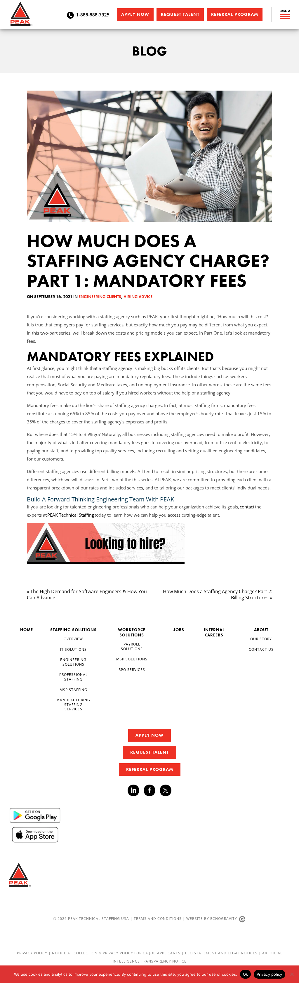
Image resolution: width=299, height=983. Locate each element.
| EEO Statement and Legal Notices (220, 953)
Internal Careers (214, 632)
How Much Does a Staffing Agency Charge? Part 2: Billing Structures (217, 594)
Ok (245, 974)
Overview (73, 638)
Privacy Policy (32, 953)
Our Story (261, 638)
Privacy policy (269, 974)
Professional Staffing (73, 677)
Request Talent (180, 14)
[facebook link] (152, 790)
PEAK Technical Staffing (71, 515)
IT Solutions (73, 649)
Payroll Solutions (132, 646)
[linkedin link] (136, 790)
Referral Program (234, 14)
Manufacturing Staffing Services (73, 705)
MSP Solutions (131, 659)
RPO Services (132, 669)
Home (26, 629)
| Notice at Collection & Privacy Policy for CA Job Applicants (115, 953)
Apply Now (135, 14)
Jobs (178, 629)
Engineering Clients (100, 296)
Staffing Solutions (73, 629)
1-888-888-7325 (92, 15)
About (261, 629)
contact (247, 507)
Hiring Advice (138, 296)
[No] (292, 974)
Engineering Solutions (73, 662)
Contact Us (261, 649)
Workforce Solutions (131, 632)
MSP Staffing (73, 689)
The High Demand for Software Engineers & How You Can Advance (87, 594)
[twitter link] (165, 791)
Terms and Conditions (158, 918)
